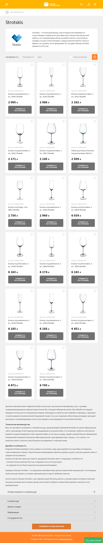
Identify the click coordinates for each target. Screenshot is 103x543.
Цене (40, 57)
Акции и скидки (14, 506)
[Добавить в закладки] (31, 65)
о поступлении (19, 110)
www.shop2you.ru (65, 539)
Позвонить (51, 526)
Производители (17, 12)
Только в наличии (80, 57)
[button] (93, 540)
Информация (13, 512)
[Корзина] (95, 4)
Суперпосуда (13, 501)
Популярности (28, 57)
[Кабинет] (88, 4)
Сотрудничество (15, 518)
